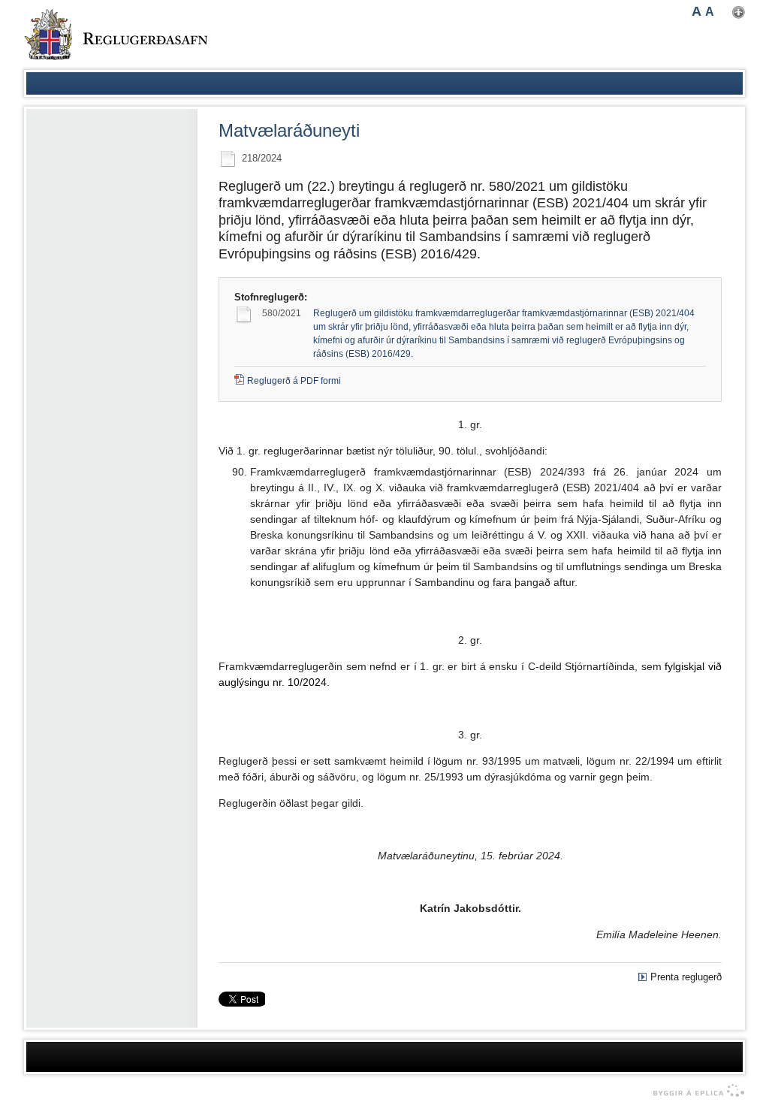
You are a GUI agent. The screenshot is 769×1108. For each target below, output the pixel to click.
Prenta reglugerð (686, 977)
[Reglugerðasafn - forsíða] (115, 34)
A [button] (696, 11)
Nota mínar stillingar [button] (738, 12)
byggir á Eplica (695, 1090)
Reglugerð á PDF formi (294, 381)
